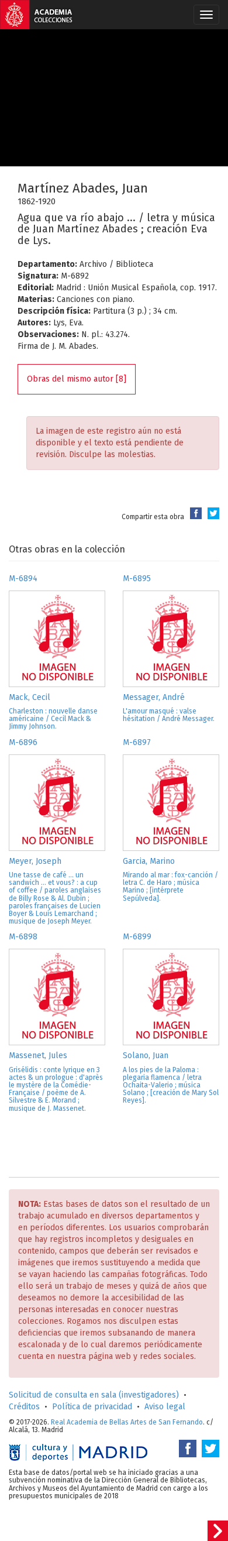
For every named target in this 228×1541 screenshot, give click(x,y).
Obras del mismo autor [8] (76, 379)
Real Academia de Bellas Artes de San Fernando (127, 1422)
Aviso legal (164, 1407)
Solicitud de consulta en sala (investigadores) (94, 1395)
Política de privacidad (92, 1407)
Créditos (24, 1407)
